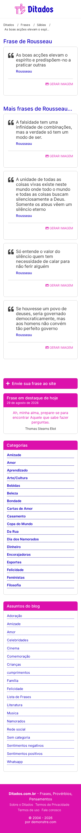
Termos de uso (28, 810)
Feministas (16, 578)
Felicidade (15, 570)
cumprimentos (18, 673)
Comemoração (18, 656)
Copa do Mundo (20, 524)
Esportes (14, 562)
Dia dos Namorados (23, 539)
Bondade (14, 501)
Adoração (14, 616)
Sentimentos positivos (25, 754)
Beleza (12, 493)
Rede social (16, 729)
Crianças (14, 665)
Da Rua (13, 532)
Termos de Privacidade (52, 804)
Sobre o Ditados (21, 804)
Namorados (16, 721)
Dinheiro (14, 547)
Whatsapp (15, 762)
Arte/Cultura (17, 478)
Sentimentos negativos (25, 746)
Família (12, 681)
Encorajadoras (19, 555)
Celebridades (17, 640)
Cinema (13, 648)
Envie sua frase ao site (33, 383)
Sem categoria (18, 738)
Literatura (14, 705)
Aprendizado (17, 470)
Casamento (16, 516)
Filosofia (14, 585)
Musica (12, 713)
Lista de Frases (19, 697)
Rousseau (24, 71)
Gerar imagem (61, 84)
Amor (11, 463)
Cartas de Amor (20, 509)
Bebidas (13, 486)
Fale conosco (51, 810)
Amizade (14, 455)
